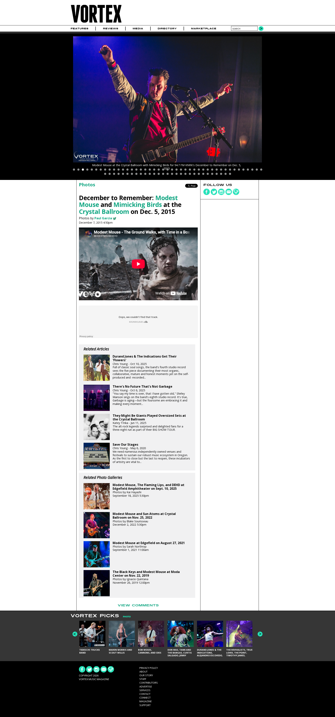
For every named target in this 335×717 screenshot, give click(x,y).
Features (79, 28)
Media (138, 28)
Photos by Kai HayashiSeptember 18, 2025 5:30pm (148, 490)
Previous (75, 634)
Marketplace (203, 28)
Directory (167, 28)
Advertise (145, 686)
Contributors (148, 682)
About (143, 671)
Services (144, 690)
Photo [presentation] (127, 617)
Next (260, 634)
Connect (145, 697)
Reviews (110, 28)
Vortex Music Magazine (94, 679)
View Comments (138, 605)
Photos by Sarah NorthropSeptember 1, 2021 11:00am (149, 546)
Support (145, 705)
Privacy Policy (148, 668)
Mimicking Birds (137, 204)
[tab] (125, 617)
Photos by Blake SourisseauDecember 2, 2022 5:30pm (144, 519)
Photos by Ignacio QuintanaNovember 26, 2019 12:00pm (146, 577)
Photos (87, 184)
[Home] (96, 23)
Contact (144, 694)
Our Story (146, 675)
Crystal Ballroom (104, 211)
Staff (142, 679)
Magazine (145, 701)
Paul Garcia (103, 218)
